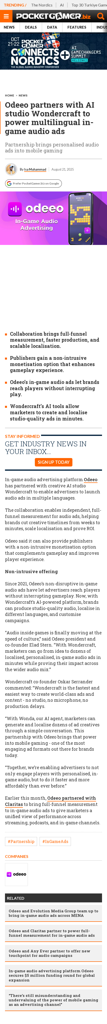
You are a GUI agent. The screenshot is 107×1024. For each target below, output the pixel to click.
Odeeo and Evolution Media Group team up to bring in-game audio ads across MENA (53, 913)
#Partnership (21, 841)
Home (9, 95)
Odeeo (91, 479)
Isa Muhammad (35, 169)
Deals (31, 27)
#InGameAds (55, 841)
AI (62, 4)
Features (76, 27)
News (9, 27)
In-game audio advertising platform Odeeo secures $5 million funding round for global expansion (52, 975)
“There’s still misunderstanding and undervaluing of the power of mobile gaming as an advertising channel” (53, 1000)
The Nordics (42, 4)
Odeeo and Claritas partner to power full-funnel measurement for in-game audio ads (52, 933)
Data (52, 27)
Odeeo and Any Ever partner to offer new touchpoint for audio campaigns (49, 953)
